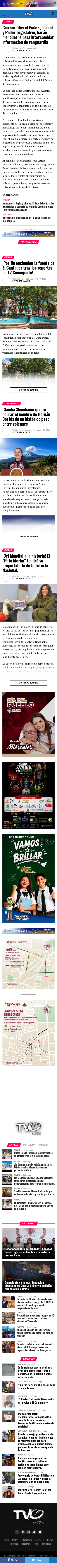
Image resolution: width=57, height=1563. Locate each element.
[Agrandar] (50, 695)
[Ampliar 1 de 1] (50, 765)
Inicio (6, 1540)
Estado (15, 1540)
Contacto (39, 1540)
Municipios (25, 1544)
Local (36, 1544)
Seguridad (46, 1544)
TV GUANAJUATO (22, 50)
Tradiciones (27, 1540)
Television (13, 1544)
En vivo (50, 1540)
